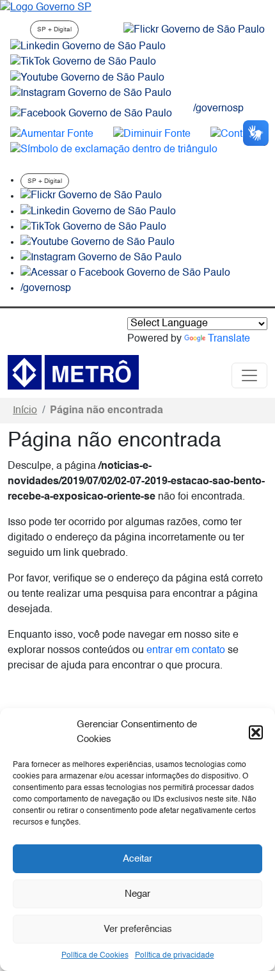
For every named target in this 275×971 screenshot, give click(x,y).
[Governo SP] (45, 8)
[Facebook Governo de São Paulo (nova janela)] (91, 114)
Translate (229, 339)
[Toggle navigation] (249, 375)
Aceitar (137, 859)
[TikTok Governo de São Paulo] (93, 227)
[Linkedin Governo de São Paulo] (98, 212)
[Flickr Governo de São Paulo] (91, 196)
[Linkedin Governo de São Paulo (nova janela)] (88, 46)
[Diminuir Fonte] (152, 134)
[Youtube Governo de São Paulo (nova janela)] (87, 78)
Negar (137, 894)
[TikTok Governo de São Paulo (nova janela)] (83, 62)
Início (25, 411)
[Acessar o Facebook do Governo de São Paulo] (125, 273)
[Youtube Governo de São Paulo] (97, 242)
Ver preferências (138, 929)
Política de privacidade (174, 955)
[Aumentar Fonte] (51, 134)
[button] (255, 732)
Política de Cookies (95, 955)
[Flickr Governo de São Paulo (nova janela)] (194, 30)
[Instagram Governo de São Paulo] (90, 93)
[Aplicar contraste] (237, 134)
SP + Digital (54, 29)
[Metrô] (73, 372)
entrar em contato (185, 650)
